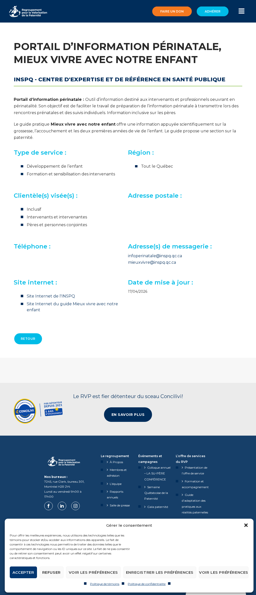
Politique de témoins (104, 584)
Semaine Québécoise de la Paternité (156, 492)
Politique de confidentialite (147, 584)
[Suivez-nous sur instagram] (75, 506)
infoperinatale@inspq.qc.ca (155, 255)
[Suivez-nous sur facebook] (48, 506)
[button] (246, 525)
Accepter (23, 572)
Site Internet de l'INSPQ (51, 296)
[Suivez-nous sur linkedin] (62, 506)
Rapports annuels (115, 494)
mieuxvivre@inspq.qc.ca (152, 262)
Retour (28, 339)
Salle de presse (120, 505)
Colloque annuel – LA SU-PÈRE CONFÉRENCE (157, 473)
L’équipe (116, 484)
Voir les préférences (93, 572)
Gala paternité (157, 507)
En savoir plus (128, 414)
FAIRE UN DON (172, 11)
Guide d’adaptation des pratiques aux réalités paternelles (195, 503)
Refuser (51, 572)
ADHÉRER (212, 11)
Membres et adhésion (117, 472)
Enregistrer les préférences (160, 572)
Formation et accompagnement (195, 484)
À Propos (116, 462)
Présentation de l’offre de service (194, 470)
